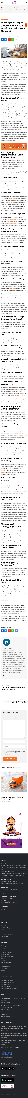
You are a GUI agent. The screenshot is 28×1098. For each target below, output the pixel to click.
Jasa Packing (4, 936)
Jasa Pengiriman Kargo (6, 984)
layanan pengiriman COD (19, 395)
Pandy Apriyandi (6, 34)
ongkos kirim (10, 104)
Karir (2, 964)
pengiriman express (15, 219)
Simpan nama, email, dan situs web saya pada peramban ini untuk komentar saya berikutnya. (15, 752)
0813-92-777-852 (12, 881)
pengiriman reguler (22, 435)
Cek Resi (3, 958)
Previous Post (7, 685)
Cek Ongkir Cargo (5, 954)
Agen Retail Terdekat (6, 916)
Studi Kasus (4, 968)
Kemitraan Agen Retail (6, 914)
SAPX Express (20, 491)
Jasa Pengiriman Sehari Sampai (9, 988)
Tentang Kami (4, 948)
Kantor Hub (3, 960)
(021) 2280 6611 (5, 889)
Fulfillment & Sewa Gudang (7, 930)
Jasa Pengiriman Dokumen (7, 982)
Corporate (3, 912)
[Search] (26, 2)
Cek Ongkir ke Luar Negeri (7, 956)
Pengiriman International (7, 934)
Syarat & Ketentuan (5, 966)
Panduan (3, 970)
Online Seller (4, 910)
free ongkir (13, 288)
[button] (23, 767)
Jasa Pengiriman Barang (7, 980)
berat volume (12, 198)
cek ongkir (10, 338)
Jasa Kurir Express (5, 986)
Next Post (21, 699)
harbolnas (3, 472)
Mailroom (3, 932)
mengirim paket (18, 62)
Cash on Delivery (5, 926)
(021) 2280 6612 (14, 889)
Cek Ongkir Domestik (6, 952)
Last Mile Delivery (5, 928)
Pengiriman (4, 794)
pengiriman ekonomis (12, 223)
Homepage (3, 946)
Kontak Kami (4, 950)
